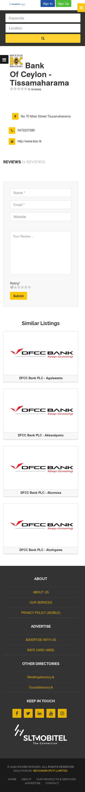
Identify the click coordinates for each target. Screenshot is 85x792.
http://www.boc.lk (29, 141)
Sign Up (63, 3)
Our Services (41, 602)
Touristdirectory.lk (41, 687)
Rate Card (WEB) (40, 650)
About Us (41, 592)
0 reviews (34, 89)
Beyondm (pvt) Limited (50, 770)
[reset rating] (12, 287)
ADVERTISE (33, 783)
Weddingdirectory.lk (40, 677)
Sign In (48, 3)
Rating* (15, 283)
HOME (12, 779)
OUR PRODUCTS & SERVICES (56, 779)
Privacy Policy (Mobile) (41, 612)
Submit (18, 296)
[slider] (18, 88)
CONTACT (52, 783)
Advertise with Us (41, 639)
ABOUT (26, 779)
